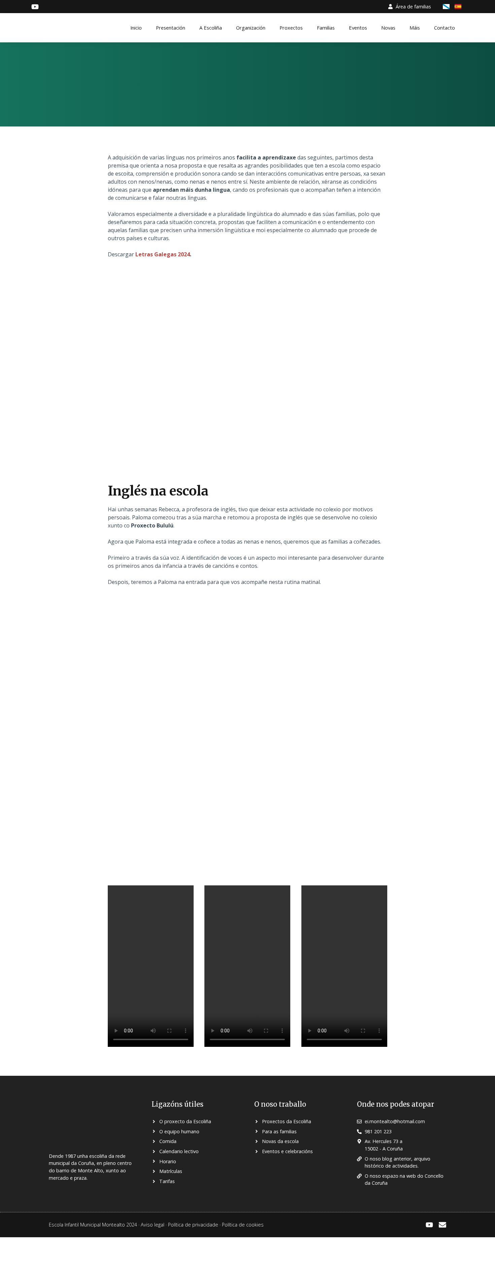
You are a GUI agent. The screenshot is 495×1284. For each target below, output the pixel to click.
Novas (388, 27)
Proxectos (291, 27)
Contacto (444, 27)
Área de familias (413, 6)
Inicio (136, 27)
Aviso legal (152, 1224)
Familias (326, 27)
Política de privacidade (193, 1224)
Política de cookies (243, 1224)
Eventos (358, 27)
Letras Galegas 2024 (162, 254)
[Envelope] (442, 1224)
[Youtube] (429, 1224)
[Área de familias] (390, 6)
